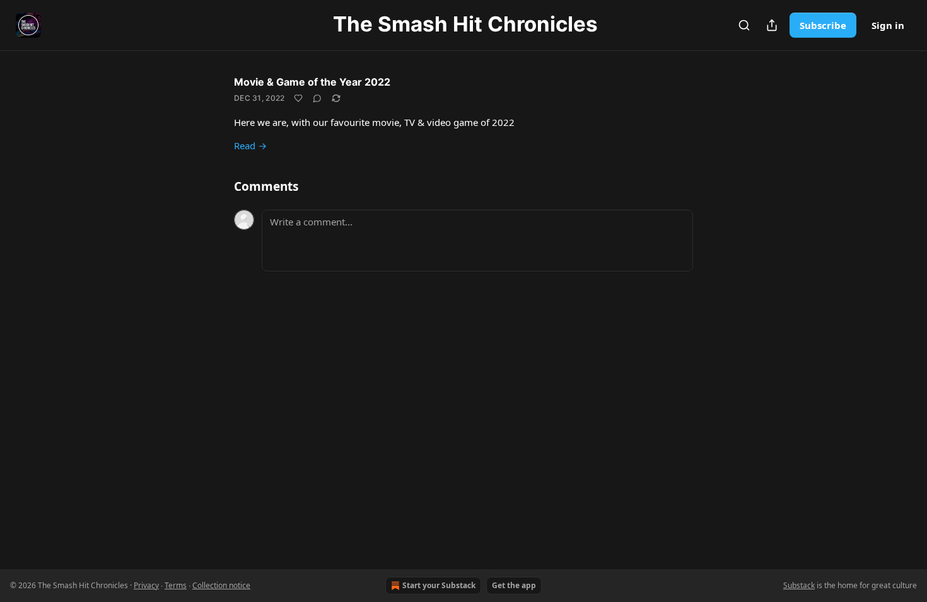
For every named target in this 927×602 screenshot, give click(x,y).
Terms (176, 585)
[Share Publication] (771, 25)
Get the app (514, 585)
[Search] (744, 25)
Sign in (888, 25)
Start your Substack (438, 585)
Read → (250, 145)
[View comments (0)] (317, 98)
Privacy (146, 585)
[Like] (298, 98)
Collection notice (221, 585)
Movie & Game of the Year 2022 (312, 82)
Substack (799, 585)
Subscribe (823, 25)
